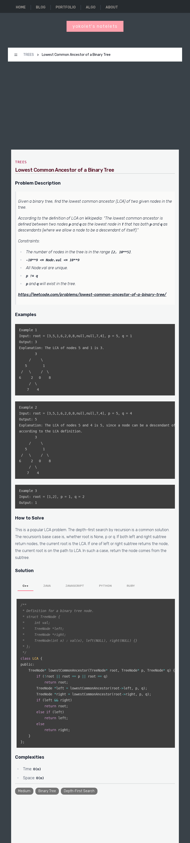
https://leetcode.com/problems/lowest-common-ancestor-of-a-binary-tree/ (92, 294)
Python (105, 585)
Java (47, 585)
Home (21, 7)
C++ (25, 585)
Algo (90, 7)
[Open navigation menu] (15, 54)
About (112, 7)
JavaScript (75, 585)
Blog (41, 7)
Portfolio (66, 7)
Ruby (131, 585)
